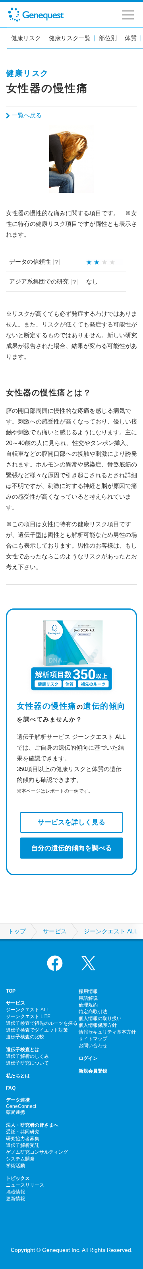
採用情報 (88, 991)
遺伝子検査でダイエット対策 (37, 1030)
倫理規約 (88, 1005)
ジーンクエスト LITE (28, 1016)
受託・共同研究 (22, 1132)
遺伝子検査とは (22, 1049)
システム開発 (20, 1159)
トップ (17, 931)
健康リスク (26, 38)
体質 (131, 38)
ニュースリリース (25, 1185)
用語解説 (88, 998)
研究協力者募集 (22, 1138)
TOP (10, 991)
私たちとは (18, 1076)
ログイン (88, 1058)
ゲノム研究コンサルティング (37, 1152)
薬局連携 (15, 1112)
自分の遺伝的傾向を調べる (71, 847)
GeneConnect (21, 1106)
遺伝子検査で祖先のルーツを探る (41, 1023)
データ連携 (18, 1100)
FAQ (10, 1088)
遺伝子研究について (27, 1063)
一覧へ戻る (27, 115)
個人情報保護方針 (98, 1025)
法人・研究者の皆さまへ (32, 1125)
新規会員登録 (93, 1071)
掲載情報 (15, 1192)
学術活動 (15, 1165)
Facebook (55, 963)
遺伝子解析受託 (22, 1145)
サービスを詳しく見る (71, 822)
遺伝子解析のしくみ (27, 1056)
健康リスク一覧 (70, 38)
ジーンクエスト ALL (110, 931)
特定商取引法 (93, 1011)
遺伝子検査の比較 (25, 1037)
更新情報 (15, 1198)
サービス (55, 931)
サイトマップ (93, 1039)
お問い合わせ (93, 1045)
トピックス (18, 1178)
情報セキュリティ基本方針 (107, 1032)
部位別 (108, 38)
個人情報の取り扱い (100, 1018)
